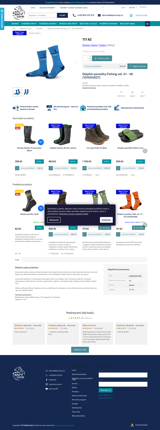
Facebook (52, 380)
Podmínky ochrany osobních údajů (73, 214)
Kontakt (75, 404)
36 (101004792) (122, 175)
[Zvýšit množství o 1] (91, 57)
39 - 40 (17, 253)
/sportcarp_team (55, 384)
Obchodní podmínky (47, 8)
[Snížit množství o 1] (91, 59)
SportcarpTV (53, 389)
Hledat (62, 15)
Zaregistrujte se (51, 2)
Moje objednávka (78, 416)
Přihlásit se (106, 390)
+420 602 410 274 (55, 375)
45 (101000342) (54, 175)
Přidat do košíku (104, 58)
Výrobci (75, 383)
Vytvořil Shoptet (141, 425)
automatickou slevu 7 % (79, 2)
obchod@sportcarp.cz (57, 371)
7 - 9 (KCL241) (54, 253)
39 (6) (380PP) (20, 175)
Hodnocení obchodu (80, 312)
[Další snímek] (76, 62)
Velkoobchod (77, 408)
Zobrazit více (80, 350)
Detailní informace (89, 88)
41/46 (131, 289)
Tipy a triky (76, 412)
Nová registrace (105, 395)
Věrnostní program (79, 400)
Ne (130, 281)
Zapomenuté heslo (106, 398)
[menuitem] (15, 23)
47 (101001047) (68, 175)
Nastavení (54, 220)
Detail (39, 161)
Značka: (35, 33)
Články (74, 387)
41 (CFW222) (87, 175)
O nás (33, 8)
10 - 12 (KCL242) (67, 253)
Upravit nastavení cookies (64, 425)
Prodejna (75, 392)
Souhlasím (106, 220)
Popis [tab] (17, 260)
